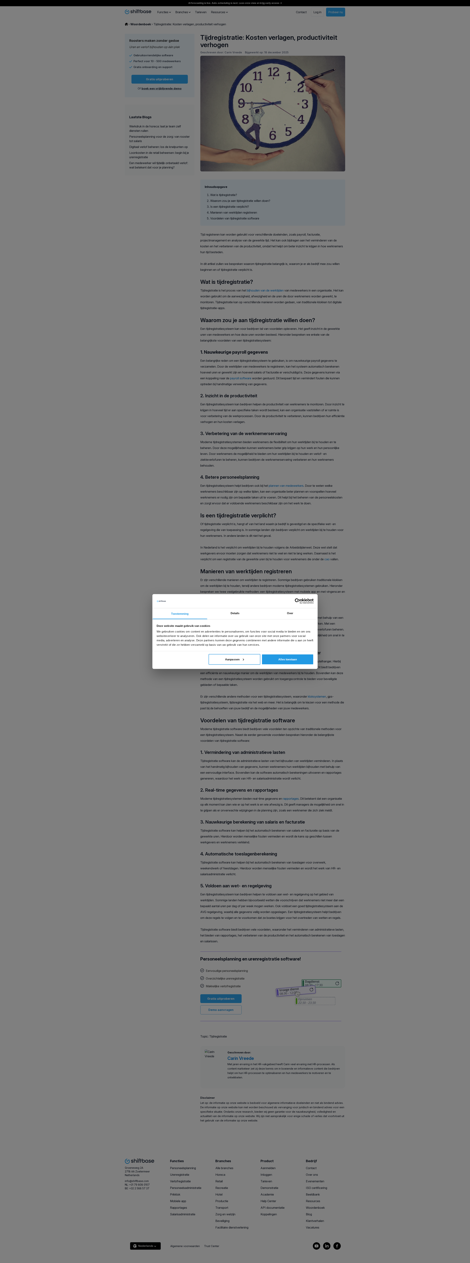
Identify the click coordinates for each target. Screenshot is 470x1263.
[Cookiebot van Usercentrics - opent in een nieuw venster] (297, 601)
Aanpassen (232, 659)
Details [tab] (235, 613)
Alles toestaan (287, 659)
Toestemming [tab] (180, 613)
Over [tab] (290, 613)
